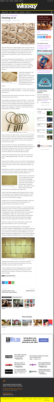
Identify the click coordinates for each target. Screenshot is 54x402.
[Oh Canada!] (27, 322)
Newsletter (2, 0)
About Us (21, 0)
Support (11, 0)
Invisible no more (36, 326)
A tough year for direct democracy (6, 327)
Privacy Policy (46, 400)
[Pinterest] (9, 282)
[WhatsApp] (13, 282)
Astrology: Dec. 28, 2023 (41, 118)
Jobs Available (46, 398)
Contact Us (30, 398)
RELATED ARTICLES (6, 297)
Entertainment (6, 15)
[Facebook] (48, 1)
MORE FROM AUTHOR (16, 297)
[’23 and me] (29, 303)
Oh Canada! (24, 326)
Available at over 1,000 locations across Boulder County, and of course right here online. (44, 47)
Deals (7, 0)
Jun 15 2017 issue (12, 275)
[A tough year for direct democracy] (6, 322)
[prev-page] (32, 297)
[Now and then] (18, 303)
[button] (51, 12)
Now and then (16, 307)
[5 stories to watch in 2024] (49, 131)
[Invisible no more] (37, 322)
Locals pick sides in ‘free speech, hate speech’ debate (9, 291)
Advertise (16, 0)
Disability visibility (40, 136)
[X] (52, 1)
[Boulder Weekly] (27, 6)
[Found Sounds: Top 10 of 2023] (7, 303)
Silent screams (46, 326)
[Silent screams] (47, 322)
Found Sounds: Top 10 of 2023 (6, 308)
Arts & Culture (14, 15)
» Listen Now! (44, 100)
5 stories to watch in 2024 (41, 130)
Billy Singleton (7, 20)
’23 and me (26, 307)
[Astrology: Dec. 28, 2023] (49, 119)
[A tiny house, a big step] (16, 322)
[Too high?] (49, 113)
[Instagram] (50, 1)
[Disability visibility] (49, 137)
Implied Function (30, 290)
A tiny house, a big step (16, 326)
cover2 (6, 275)
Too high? (39, 111)
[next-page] (34, 297)
